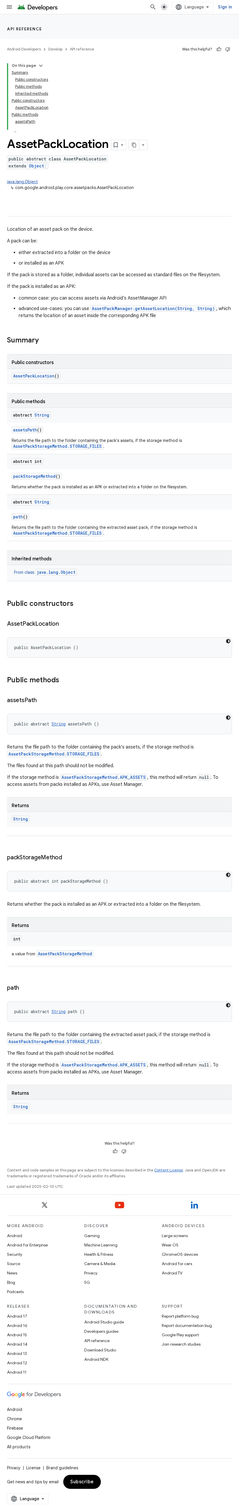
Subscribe (82, 1482)
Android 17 (17, 1316)
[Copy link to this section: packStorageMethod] (68, 857)
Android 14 (17, 1344)
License (33, 1467)
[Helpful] (219, 49)
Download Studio (100, 1350)
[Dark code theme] (228, 641)
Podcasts (15, 1291)
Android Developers (24, 49)
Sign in (225, 7)
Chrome (14, 1418)
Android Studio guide (104, 1322)
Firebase (15, 1428)
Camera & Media (99, 1263)
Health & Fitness (98, 1254)
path (18, 517)
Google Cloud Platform (28, 1437)
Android (14, 1235)
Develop (55, 49)
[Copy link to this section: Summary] (44, 340)
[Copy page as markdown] (134, 145)
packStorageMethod (34, 476)
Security (14, 1254)
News (12, 1273)
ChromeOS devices (180, 1254)
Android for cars (177, 1263)
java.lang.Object (22, 181)
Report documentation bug (187, 1325)
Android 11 (17, 1372)
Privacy (90, 1273)
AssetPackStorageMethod (65, 953)
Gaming (92, 1235)
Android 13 (17, 1353)
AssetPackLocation (34, 376)
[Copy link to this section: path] (25, 988)
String (41, 415)
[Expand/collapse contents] (40, 65)
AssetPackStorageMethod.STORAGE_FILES (57, 446)
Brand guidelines (62, 1467)
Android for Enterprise (27, 1245)
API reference (24, 29)
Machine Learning (100, 1245)
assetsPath (25, 430)
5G (87, 1282)
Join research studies (181, 1344)
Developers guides (101, 1331)
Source (13, 1263)
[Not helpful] (227, 49)
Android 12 (17, 1362)
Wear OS (170, 1245)
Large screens (175, 1235)
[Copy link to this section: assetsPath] (42, 700)
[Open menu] (9, 7)
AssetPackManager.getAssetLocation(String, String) (153, 308)
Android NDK (96, 1359)
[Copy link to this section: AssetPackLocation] (65, 624)
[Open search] (153, 7)
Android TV (172, 1273)
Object (36, 166)
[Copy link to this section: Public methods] (65, 680)
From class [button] (44, 572)
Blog (11, 1282)
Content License (168, 1170)
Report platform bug (180, 1316)
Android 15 (17, 1334)
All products (18, 1446)
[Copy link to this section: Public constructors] (79, 604)
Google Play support (180, 1334)
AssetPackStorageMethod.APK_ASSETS (103, 777)
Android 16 (17, 1325)
